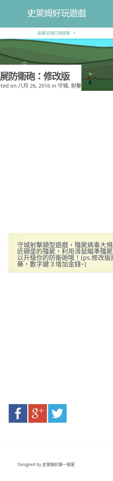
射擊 (76, 85)
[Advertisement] (56, 340)
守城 (63, 85)
